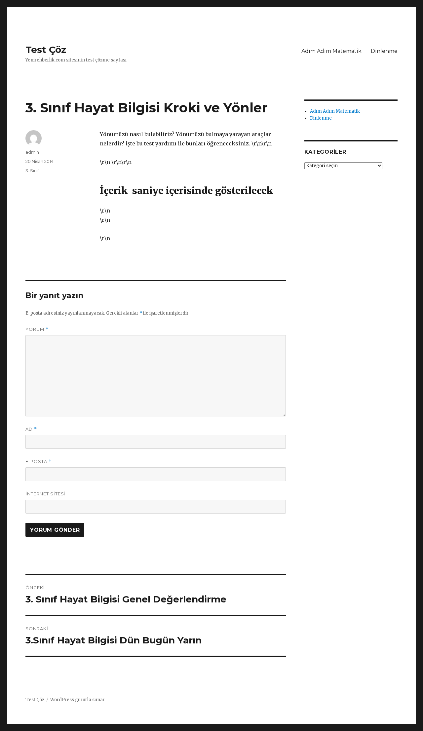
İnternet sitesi (45, 493)
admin (32, 152)
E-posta (38, 461)
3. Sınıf (32, 170)
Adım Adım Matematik (331, 51)
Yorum (37, 329)
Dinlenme (384, 51)
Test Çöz (45, 49)
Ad (31, 429)
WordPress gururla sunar (77, 700)
